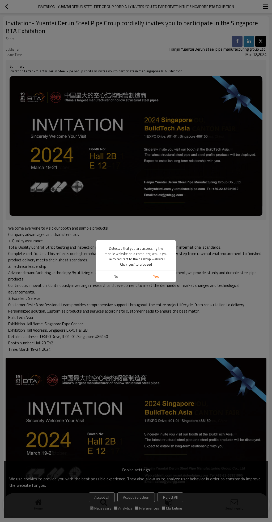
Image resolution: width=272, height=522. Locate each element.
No (116, 276)
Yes (156, 276)
